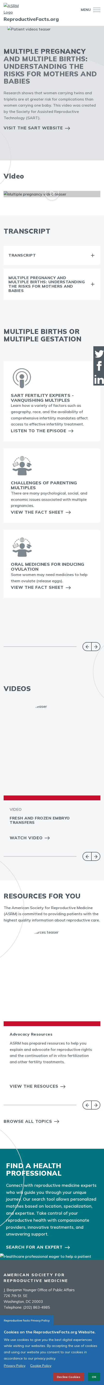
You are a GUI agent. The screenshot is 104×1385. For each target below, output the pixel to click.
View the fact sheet (37, 587)
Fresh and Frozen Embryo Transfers (40, 820)
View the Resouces (34, 1086)
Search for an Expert (34, 1247)
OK (94, 1377)
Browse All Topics (28, 1121)
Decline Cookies (68, 1377)
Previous (86, 646)
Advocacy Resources (31, 1034)
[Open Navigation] (95, 10)
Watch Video (26, 837)
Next (95, 646)
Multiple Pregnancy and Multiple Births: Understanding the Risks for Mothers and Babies (46, 284)
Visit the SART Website (33, 127)
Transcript (22, 255)
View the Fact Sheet (37, 512)
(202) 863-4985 (36, 1307)
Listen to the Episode (38, 430)
